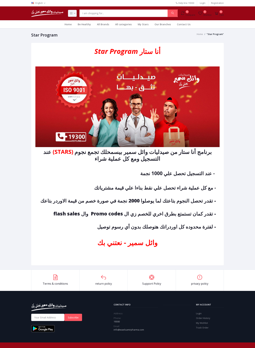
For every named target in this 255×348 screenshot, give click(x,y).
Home (68, 24)
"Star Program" (215, 34)
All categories (123, 24)
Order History (203, 318)
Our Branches (163, 24)
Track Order (202, 327)
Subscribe (73, 317)
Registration (217, 2)
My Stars (143, 24)
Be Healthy (84, 24)
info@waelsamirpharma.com (129, 329)
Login (202, 2)
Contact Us (183, 24)
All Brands (103, 24)
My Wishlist (202, 322)
